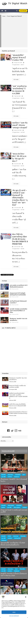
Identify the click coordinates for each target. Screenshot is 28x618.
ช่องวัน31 (3, 507)
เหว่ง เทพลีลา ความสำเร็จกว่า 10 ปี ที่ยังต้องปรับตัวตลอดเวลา (18, 286)
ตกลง (14, 612)
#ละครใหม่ (3, 474)
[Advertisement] (14, 32)
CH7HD (9, 536)
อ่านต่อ (16, 79)
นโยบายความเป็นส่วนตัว (14, 615)
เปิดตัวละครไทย (17, 538)
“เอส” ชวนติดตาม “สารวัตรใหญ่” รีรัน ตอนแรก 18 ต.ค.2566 (19, 90)
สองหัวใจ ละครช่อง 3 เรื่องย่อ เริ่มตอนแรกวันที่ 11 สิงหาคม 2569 (14, 575)
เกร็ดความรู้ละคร (17, 507)
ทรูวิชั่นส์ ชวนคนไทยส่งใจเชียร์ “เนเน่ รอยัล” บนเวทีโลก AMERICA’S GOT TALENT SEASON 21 (18, 395)
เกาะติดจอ (10, 476)
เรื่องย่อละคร (16, 476)
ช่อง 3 (24, 474)
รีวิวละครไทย (23, 536)
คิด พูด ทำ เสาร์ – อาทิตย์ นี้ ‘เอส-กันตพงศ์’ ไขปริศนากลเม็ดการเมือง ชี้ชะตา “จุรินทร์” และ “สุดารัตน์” (19, 197)
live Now (22, 10)
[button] (25, 597)
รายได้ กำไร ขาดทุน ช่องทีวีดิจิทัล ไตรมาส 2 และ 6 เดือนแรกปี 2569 (17, 405)
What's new (10, 474)
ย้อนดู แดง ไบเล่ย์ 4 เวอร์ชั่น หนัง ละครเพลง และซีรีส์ (17, 386)
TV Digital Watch (16, 64)
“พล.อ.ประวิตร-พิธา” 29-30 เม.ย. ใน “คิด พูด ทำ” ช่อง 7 (19, 157)
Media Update (11, 505)
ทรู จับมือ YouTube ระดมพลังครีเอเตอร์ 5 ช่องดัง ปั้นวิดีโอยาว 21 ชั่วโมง (18, 310)
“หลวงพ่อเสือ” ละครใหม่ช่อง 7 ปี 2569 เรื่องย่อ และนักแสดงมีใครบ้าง (13, 544)
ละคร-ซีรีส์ (3, 476)
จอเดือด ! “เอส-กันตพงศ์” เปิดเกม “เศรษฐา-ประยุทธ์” (19, 125)
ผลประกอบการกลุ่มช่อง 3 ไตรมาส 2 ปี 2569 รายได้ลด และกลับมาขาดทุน (18, 412)
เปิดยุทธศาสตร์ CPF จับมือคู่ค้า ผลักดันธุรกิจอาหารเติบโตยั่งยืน (18, 294)
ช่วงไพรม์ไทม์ (17, 474)
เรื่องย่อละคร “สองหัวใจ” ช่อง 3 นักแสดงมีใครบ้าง (18, 319)
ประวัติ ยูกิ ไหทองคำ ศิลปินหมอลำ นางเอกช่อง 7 (18, 302)
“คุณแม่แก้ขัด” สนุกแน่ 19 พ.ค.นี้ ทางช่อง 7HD (19, 57)
